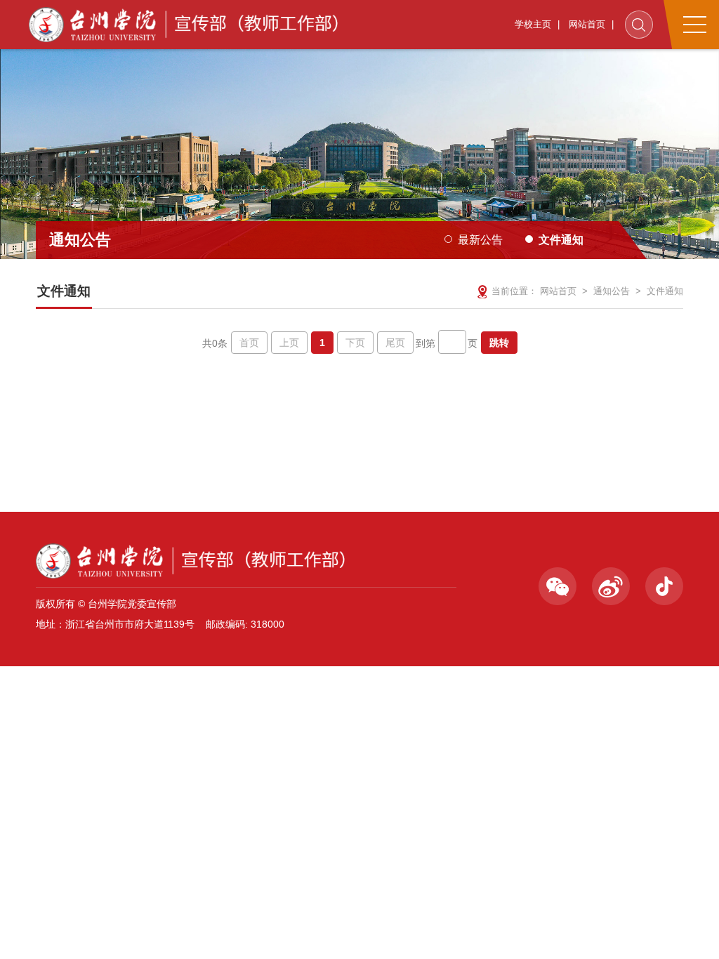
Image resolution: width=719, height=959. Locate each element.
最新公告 (480, 239)
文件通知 (561, 239)
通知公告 (611, 291)
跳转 (499, 342)
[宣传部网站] (185, 24)
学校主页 (533, 24)
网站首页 (587, 24)
